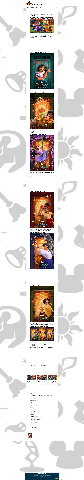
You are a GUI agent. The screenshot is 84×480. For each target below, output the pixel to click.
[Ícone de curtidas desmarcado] (31, 389)
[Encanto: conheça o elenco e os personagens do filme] (52, 368)
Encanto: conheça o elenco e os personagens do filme (52, 373)
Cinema (31, 356)
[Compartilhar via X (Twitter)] (31, 360)
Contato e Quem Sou (35, 428)
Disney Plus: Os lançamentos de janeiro (30, 373)
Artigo (38, 356)
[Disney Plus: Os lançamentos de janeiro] (31, 368)
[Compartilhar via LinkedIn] (33, 360)
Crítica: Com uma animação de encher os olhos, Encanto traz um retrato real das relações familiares (42, 373)
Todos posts (28, 7)
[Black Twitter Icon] (42, 427)
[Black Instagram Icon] (43, 427)
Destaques (37, 7)
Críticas (40, 7)
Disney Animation (35, 356)
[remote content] (42, 43)
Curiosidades (44, 356)
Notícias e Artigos (32, 7)
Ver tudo (56, 364)
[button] (56, 7)
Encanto (41, 356)
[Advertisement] (42, 436)
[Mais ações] (53, 384)
